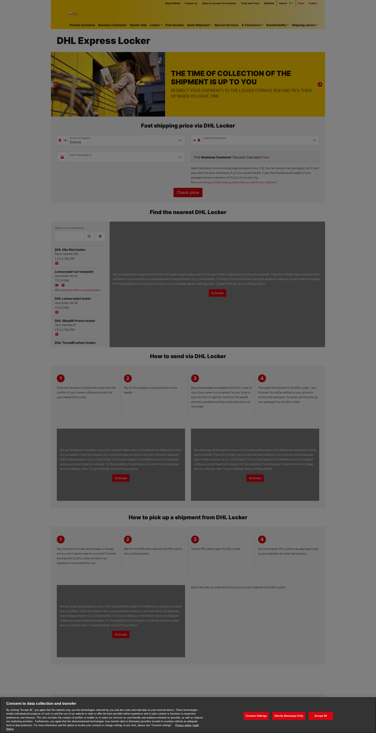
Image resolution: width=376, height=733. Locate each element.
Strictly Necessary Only (288, 715)
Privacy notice (183, 725)
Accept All (321, 715)
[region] (188, 715)
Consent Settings (256, 715)
